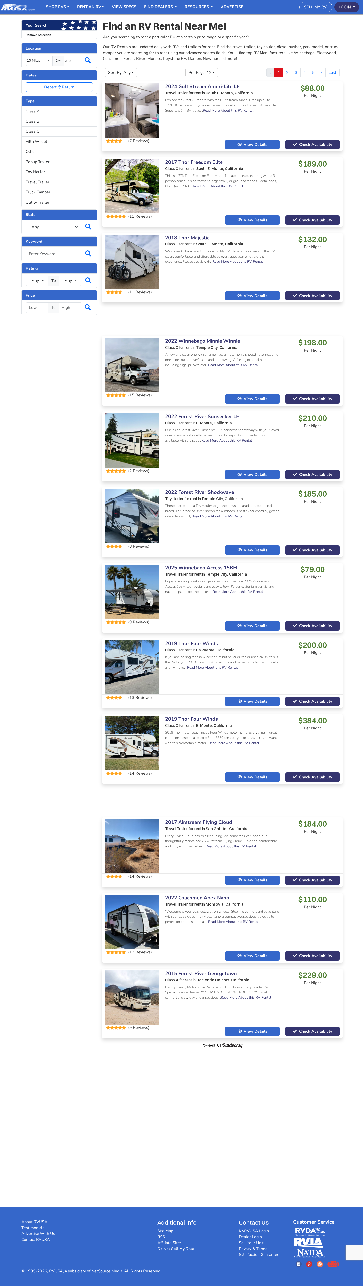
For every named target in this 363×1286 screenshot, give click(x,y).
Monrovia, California (225, 904)
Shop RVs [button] (56, 7)
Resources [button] (197, 7)
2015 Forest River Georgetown (201, 973)
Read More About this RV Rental (228, 110)
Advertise (232, 7)
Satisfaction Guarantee (259, 1254)
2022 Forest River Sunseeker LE (202, 416)
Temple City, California (217, 347)
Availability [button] (315, 144)
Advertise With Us (38, 1233)
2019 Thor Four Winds (191, 643)
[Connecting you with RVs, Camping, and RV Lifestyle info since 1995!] (18, 7)
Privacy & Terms (253, 1248)
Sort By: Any (119, 72)
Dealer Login (250, 1237)
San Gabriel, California (226, 828)
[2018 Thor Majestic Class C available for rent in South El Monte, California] (132, 261)
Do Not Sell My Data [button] (175, 1248)
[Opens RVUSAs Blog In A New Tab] (333, 1264)
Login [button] (345, 7)
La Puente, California (215, 649)
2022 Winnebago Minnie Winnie (202, 341)
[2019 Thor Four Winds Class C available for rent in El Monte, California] (132, 743)
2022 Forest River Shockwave (199, 492)
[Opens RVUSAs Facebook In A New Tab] (299, 1264)
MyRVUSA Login (254, 1231)
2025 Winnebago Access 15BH (201, 567)
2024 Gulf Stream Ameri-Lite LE (202, 86)
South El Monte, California (229, 92)
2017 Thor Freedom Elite (194, 162)
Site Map (165, 1231)
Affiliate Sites (169, 1243)
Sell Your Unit (251, 1243)
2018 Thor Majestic (187, 237)
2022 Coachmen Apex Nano (197, 898)
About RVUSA (34, 1222)
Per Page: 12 (200, 72)
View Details (255, 144)
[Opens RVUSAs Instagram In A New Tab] (320, 1264)
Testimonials (32, 1227)
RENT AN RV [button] (89, 7)
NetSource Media (106, 1271)
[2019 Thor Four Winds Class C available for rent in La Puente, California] (132, 667)
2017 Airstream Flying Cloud (198, 822)
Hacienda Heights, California (222, 979)
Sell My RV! (316, 7)
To (53, 280)
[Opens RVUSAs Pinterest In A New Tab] (309, 1264)
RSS (161, 1237)
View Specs (124, 7)
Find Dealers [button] (159, 7)
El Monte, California (214, 422)
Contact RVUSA (35, 1239)
